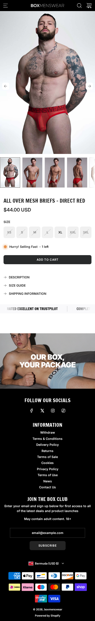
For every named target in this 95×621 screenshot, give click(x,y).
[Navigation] (5, 5)
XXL (73, 232)
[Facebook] (31, 410)
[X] (42, 410)
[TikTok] (63, 410)
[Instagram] (53, 410)
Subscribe (47, 545)
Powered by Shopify (47, 615)
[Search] (79, 5)
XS (9, 232)
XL (60, 232)
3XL (86, 232)
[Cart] (89, 5)
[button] (5, 86)
